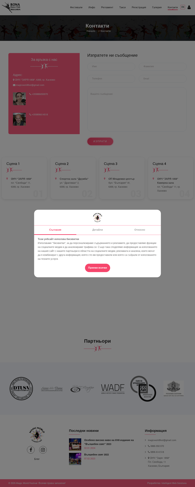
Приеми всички (97, 267)
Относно (139, 230)
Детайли (97, 230)
